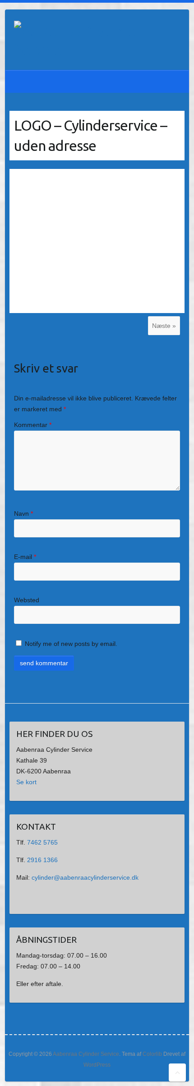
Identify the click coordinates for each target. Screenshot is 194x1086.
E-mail (25, 556)
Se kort (26, 782)
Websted (26, 600)
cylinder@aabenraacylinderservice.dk (85, 877)
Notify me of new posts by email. (71, 643)
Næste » (164, 325)
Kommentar (32, 424)
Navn (23, 513)
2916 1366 (42, 859)
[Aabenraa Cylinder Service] (77, 40)
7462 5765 (42, 842)
